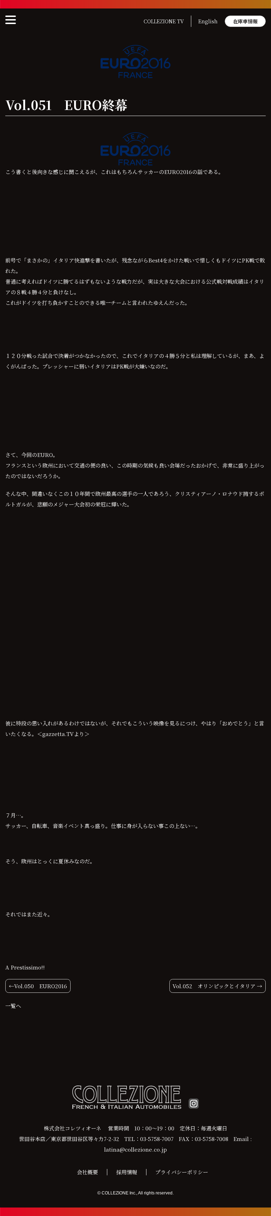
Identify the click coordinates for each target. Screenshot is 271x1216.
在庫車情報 (245, 21)
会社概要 (87, 1172)
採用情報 (126, 1172)
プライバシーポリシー (181, 1172)
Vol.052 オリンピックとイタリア (214, 986)
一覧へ (13, 1005)
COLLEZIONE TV (164, 21)
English (208, 21)
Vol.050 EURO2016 (40, 986)
